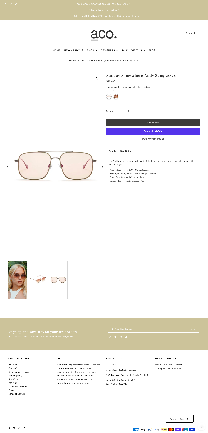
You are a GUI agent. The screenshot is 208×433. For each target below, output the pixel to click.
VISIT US (136, 50)
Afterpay (12, 383)
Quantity (110, 111)
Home (72, 60)
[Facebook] (2, 4)
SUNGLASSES (86, 60)
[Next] (102, 166)
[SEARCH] (186, 32)
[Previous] (8, 166)
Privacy (12, 390)
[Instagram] (10, 4)
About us (12, 364)
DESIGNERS (108, 50)
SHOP (90, 50)
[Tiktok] (15, 4)
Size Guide (125, 151)
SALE (125, 50)
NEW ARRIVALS (73, 50)
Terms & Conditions (18, 386)
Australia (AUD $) (179, 419)
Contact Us (13, 368)
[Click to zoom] (96, 78)
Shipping (124, 87)
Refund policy (15, 375)
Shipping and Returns (18, 372)
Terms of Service (16, 394)
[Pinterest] (6, 4)
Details (112, 151)
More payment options (153, 139)
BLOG (152, 50)
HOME (56, 50)
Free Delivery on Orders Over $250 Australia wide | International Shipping (104, 16)
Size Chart (13, 379)
